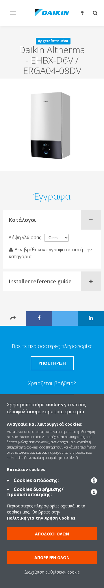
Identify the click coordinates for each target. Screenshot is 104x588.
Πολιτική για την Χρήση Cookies (41, 518)
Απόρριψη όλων (52, 557)
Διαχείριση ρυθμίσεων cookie (52, 572)
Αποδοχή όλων (52, 534)
